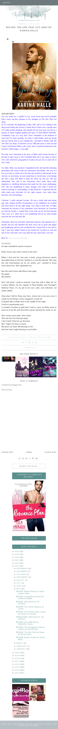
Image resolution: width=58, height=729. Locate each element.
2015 (17, 667)
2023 (17, 560)
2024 (17, 557)
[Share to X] (23, 342)
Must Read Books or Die (20, 724)
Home (29, 452)
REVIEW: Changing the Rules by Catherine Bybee (30, 597)
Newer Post (7, 452)
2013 (17, 673)
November (22, 571)
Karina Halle (20, 337)
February (21, 646)
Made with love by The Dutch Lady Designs (38, 724)
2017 (17, 661)
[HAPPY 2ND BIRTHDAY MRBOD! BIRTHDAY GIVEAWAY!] (37, 692)
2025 (17, 554)
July (19, 583)
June (19, 586)
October (21, 574)
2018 (17, 658)
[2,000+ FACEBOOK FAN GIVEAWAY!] (20, 692)
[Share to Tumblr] (32, 342)
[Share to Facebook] (26, 342)
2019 (17, 655)
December (22, 568)
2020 (17, 652)
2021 (17, 566)
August (20, 580)
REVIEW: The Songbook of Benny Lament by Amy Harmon (30, 628)
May (18, 589)
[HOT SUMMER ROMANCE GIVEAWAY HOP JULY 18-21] (20, 709)
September (22, 577)
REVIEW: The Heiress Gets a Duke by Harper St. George (31, 613)
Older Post (51, 452)
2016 (17, 664)
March (20, 643)
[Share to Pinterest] (29, 342)
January (21, 649)
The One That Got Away (40, 337)
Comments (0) (29, 347)
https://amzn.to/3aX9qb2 (18, 238)
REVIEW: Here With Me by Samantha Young (27, 623)
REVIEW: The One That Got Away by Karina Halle (30, 633)
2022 (17, 563)
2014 (17, 670)
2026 (17, 551)
